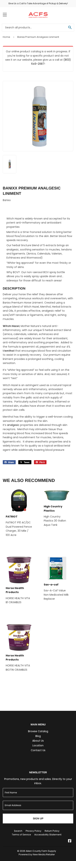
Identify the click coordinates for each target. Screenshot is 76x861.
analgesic (13, 425)
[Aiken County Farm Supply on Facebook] (69, 841)
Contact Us (38, 750)
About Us (38, 741)
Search (18, 830)
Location (38, 745)
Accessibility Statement (47, 834)
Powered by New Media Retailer (37, 854)
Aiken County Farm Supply (41, 851)
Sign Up (38, 818)
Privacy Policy (33, 830)
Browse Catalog (38, 731)
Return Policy (52, 830)
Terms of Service (21, 834)
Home (6, 37)
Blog (38, 736)
